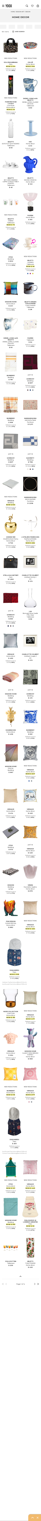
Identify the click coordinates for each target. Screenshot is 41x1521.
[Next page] (35, 1284)
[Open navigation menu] (3, 6)
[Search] (27, 6)
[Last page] (37, 1284)
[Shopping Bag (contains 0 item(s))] (38, 6)
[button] (20, 1276)
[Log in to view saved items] (32, 6)
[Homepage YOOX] (8, 6)
